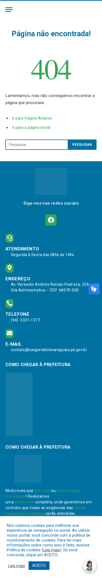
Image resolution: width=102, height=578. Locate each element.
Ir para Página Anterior (32, 118)
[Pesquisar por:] (36, 144)
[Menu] (9, 10)
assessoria (24, 502)
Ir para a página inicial (31, 127)
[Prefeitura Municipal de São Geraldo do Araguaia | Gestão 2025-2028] (51, 10)
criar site (42, 490)
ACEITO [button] (39, 565)
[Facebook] (51, 220)
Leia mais (51, 549)
